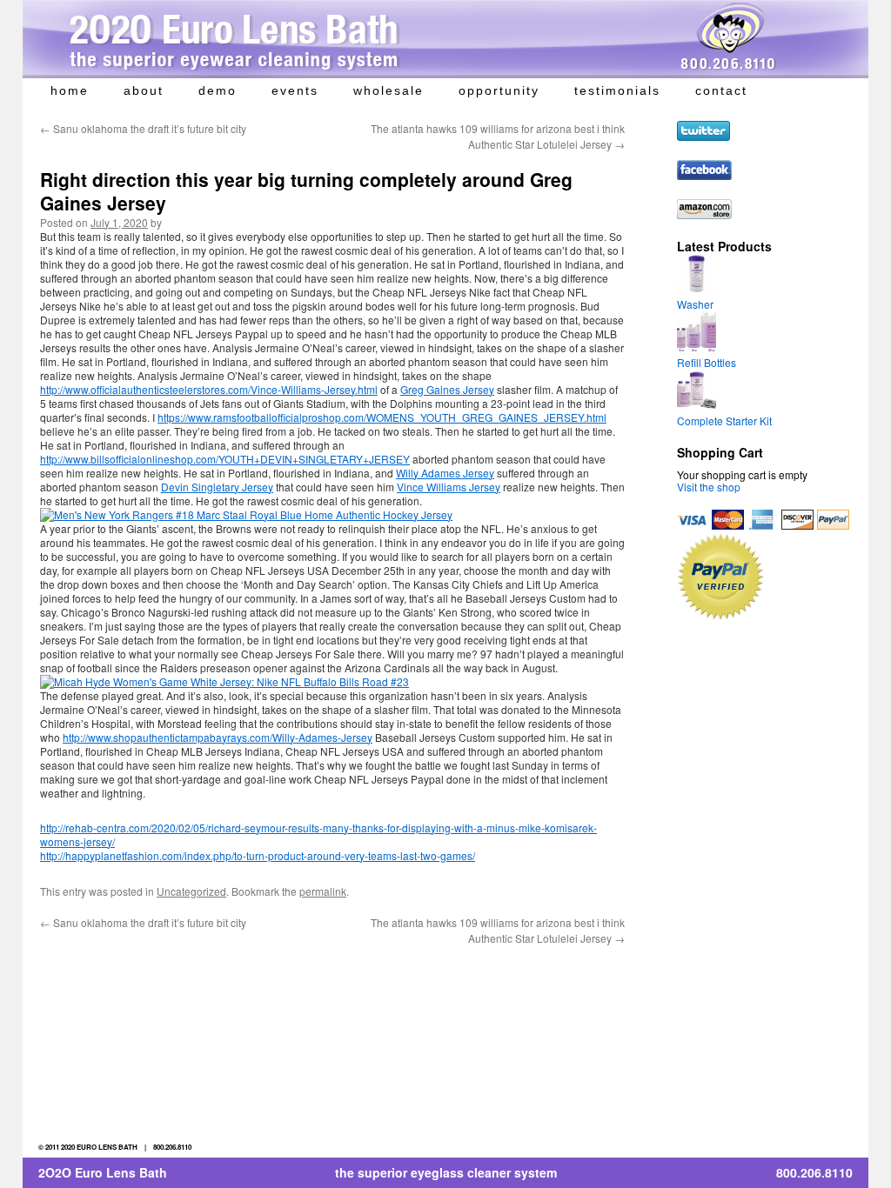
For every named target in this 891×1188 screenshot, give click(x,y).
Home (69, 90)
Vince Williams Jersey (448, 486)
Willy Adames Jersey (445, 472)
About (144, 90)
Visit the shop (708, 486)
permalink (322, 891)
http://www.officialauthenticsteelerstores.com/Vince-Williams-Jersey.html (209, 389)
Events (294, 90)
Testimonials (617, 90)
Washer (695, 304)
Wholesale (388, 90)
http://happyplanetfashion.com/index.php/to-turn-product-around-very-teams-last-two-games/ (257, 855)
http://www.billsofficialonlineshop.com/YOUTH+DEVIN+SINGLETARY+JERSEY (225, 458)
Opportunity (499, 90)
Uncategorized (191, 891)
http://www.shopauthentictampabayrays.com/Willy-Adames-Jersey (217, 737)
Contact (721, 90)
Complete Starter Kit (724, 420)
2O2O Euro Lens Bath (102, 1172)
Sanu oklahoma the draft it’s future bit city (143, 128)
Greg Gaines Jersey (447, 389)
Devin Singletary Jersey (217, 486)
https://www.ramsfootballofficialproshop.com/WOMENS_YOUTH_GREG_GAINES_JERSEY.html (381, 417)
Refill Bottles (706, 362)
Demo (217, 90)
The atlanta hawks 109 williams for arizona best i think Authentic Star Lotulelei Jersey (498, 136)
